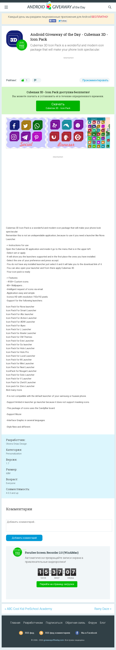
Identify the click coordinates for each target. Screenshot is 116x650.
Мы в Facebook (89, 633)
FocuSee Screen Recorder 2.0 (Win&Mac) (52, 552)
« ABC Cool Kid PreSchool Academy (28, 609)
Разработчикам (33, 622)
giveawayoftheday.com (54, 640)
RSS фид (29, 633)
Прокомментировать (95, 80)
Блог (103, 622)
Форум (92, 622)
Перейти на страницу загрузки (57, 584)
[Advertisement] (70, 66)
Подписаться (54, 622)
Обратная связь (75, 622)
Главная (15, 622)
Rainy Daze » (102, 609)
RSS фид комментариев (57, 633)
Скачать (58, 106)
